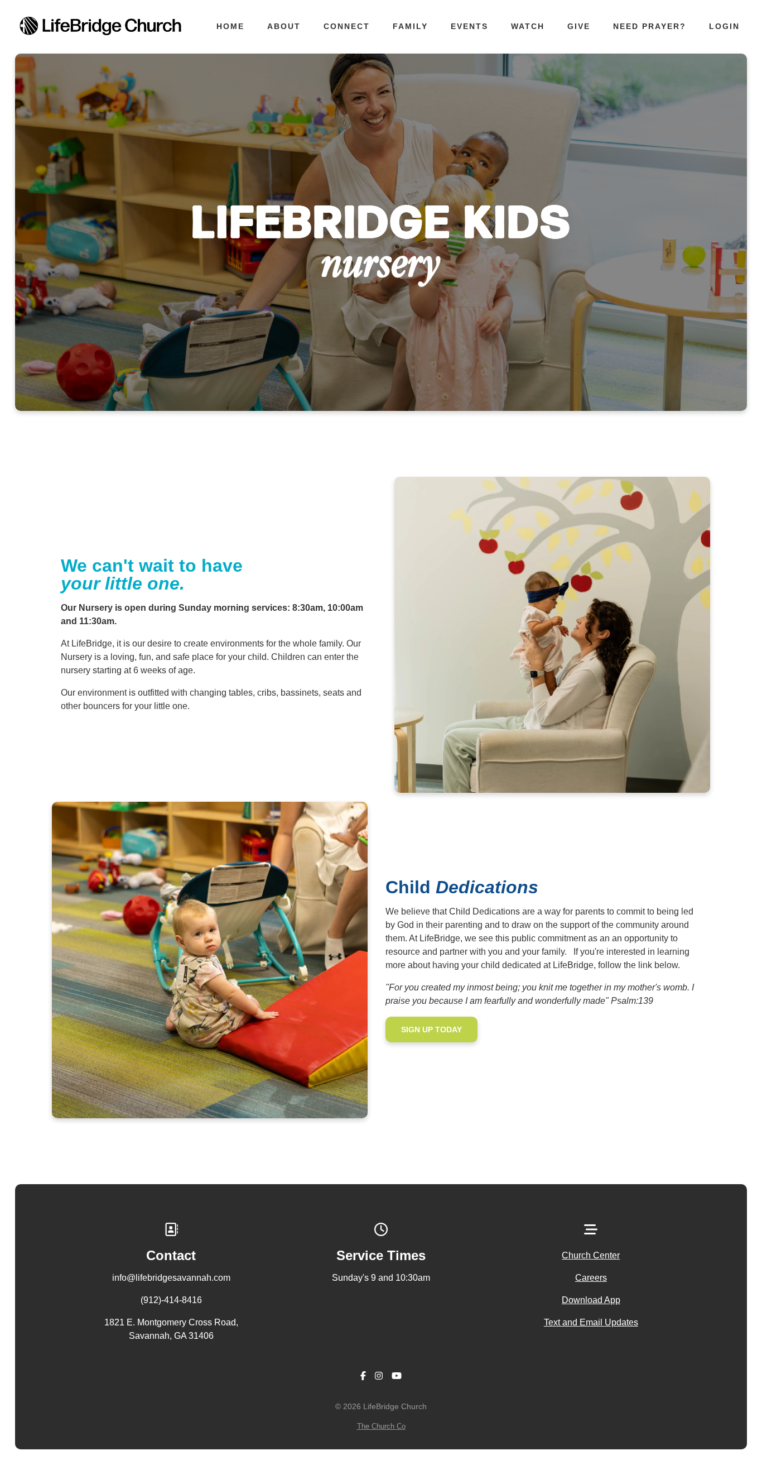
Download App (591, 1300)
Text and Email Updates (591, 1322)
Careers (591, 1277)
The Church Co (381, 1426)
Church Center (591, 1255)
